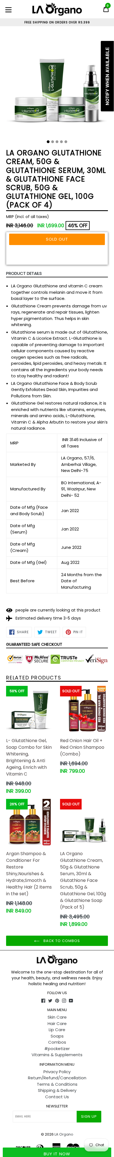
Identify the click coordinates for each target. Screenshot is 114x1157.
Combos (57, 1042)
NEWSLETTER (57, 1106)
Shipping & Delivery (57, 1090)
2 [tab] (52, 141)
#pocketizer (57, 1048)
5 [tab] (65, 141)
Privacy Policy (57, 1072)
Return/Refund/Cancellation (57, 1078)
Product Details (24, 273)
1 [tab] (48, 141)
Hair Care (57, 1023)
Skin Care (57, 1017)
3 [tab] (57, 141)
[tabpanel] (57, 85)
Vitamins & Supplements (57, 1055)
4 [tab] (61, 141)
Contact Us (57, 1097)
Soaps (57, 1036)
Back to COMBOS (61, 940)
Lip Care (57, 1030)
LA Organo (64, 1134)
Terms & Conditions (57, 1084)
